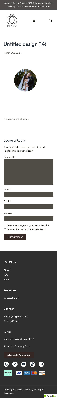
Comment (10, 156)
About (7, 269)
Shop (6, 279)
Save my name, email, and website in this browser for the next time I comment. (28, 227)
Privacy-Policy (11, 321)
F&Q (6, 274)
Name (7, 189)
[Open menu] (34, 20)
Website (8, 213)
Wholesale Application (19, 354)
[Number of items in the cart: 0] (50, 21)
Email (7, 201)
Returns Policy (11, 297)
